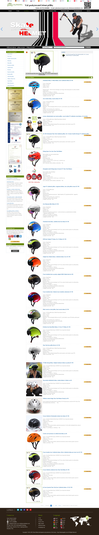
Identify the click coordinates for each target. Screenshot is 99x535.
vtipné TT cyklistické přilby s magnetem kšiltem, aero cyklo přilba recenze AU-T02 (61, 186)
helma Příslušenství (10, 85)
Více (52, 95)
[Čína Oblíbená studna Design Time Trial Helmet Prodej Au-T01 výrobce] (34, 406)
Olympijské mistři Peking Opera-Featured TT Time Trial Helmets (57, 168)
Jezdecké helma (10, 67)
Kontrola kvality (65, 10)
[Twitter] (18, 236)
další (56, 505)
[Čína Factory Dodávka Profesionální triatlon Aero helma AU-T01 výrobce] (34, 423)
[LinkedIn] (21, 510)
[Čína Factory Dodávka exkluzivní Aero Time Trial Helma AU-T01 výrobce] (34, 477)
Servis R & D (9, 54)
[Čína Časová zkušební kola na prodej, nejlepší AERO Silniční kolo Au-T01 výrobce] (34, 282)
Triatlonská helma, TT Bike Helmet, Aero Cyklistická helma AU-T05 (58, 80)
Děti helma (9, 60)
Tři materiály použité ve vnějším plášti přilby (14, 197)
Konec (60, 505)
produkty (26, 10)
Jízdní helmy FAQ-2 (10, 181)
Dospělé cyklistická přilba (18, 49)
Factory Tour (53, 10)
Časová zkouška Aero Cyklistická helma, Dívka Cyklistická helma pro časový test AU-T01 (62, 452)
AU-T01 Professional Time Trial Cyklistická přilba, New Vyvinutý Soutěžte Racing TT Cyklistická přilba (42, 74)
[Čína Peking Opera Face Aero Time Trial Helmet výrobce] (34, 159)
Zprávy (88, 10)
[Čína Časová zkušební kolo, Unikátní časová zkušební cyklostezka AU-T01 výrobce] (34, 299)
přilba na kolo (21, 47)
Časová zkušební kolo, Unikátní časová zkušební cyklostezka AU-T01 (58, 291)
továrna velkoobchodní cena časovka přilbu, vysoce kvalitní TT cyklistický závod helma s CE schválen (65, 116)
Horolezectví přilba (10, 65)
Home (40, 515)
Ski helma (9, 69)
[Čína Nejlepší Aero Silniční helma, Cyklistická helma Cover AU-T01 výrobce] (34, 264)
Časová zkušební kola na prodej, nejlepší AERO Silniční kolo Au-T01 (58, 274)
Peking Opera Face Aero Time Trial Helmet (52, 151)
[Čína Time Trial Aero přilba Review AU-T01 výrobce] (34, 353)
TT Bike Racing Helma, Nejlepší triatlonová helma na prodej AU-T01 (58, 362)
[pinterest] (12, 236)
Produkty (40, 519)
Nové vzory (9, 56)
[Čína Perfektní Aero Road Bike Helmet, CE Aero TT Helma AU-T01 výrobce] (34, 334)
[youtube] (9, 236)
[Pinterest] (30, 510)
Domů (10, 10)
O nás (17, 10)
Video (43, 10)
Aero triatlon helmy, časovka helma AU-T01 (52, 98)
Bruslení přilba (10, 74)
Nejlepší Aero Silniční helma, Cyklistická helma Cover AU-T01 (56, 256)
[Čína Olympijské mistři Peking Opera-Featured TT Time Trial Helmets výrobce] (34, 176)
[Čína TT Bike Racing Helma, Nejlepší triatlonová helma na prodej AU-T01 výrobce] (34, 370)
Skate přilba (9, 63)
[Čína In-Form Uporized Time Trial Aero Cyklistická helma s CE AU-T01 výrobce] (34, 495)
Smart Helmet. (9, 80)
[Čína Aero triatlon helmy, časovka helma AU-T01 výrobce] (34, 106)
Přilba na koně (31, 47)
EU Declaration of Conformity (12, 178)
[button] (97, 29)
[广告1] (49, 42)
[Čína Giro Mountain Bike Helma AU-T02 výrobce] (34, 211)
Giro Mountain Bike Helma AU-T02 (51, 204)
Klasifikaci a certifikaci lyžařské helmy (13, 189)
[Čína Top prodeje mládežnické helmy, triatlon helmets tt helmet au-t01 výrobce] (34, 388)
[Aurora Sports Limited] (14, 6)
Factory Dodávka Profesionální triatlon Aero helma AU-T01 (56, 416)
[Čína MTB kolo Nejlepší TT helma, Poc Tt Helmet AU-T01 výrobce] (34, 246)
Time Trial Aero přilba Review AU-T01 (51, 345)
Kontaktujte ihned (15, 241)
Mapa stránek (41, 523)
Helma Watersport (10, 83)
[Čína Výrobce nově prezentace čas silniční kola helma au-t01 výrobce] (34, 441)
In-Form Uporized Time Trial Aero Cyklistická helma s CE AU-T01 (57, 487)
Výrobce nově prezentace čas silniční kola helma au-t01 (55, 433)
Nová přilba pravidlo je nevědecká (13, 210)
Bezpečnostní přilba (10, 71)
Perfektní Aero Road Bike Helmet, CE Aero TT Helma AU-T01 (56, 327)
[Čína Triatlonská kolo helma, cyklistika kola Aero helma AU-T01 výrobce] (34, 229)
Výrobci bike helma (10, 203)
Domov (7, 49)
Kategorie (11, 49)
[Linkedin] (20, 236)
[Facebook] (24, 510)
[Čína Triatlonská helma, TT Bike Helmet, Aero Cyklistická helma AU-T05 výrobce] (34, 88)
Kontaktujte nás (78, 10)
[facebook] (15, 236)
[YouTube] (27, 510)
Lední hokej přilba (10, 76)
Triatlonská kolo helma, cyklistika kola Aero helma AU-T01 (56, 221)
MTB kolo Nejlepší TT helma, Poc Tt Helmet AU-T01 (54, 239)
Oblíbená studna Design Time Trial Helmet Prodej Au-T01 (56, 398)
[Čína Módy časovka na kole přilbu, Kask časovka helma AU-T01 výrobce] (34, 317)
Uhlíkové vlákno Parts (11, 78)
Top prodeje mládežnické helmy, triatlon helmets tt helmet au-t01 (57, 380)
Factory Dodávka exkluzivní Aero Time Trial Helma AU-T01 (56, 469)
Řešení (35, 10)
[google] (9, 239)
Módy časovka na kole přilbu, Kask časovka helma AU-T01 (56, 309)
